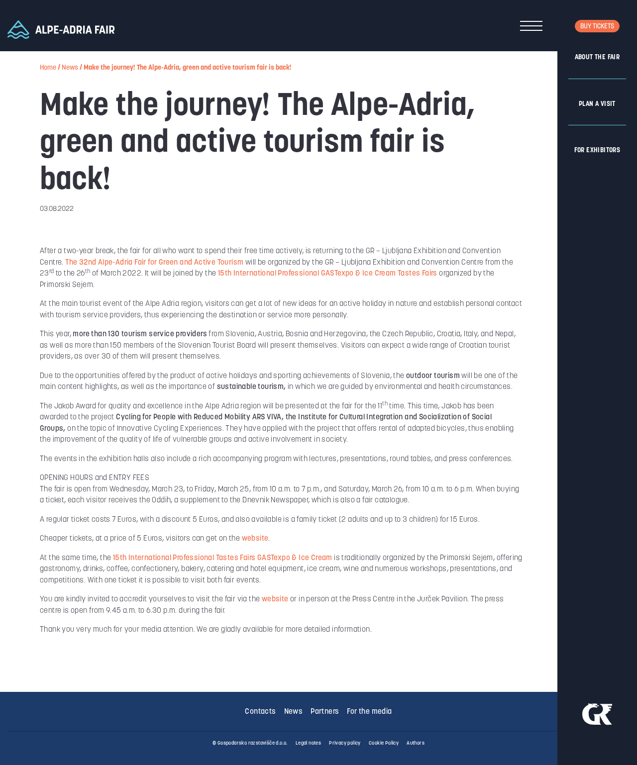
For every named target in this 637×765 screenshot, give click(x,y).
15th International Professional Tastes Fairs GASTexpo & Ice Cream (222, 558)
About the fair (597, 57)
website (255, 539)
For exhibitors (597, 150)
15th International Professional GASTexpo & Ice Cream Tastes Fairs (327, 274)
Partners (325, 712)
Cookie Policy (384, 743)
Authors (416, 743)
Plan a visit (597, 104)
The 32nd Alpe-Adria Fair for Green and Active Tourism (154, 263)
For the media (369, 712)
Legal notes (308, 743)
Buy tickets (597, 26)
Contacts (260, 712)
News (70, 68)
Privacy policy (345, 743)
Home (48, 68)
